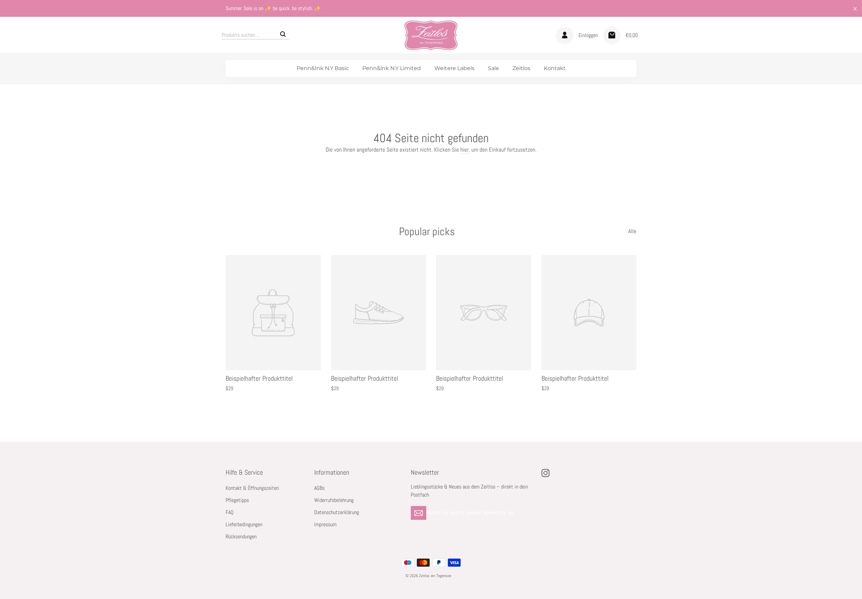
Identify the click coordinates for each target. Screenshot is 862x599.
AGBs (319, 488)
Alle (632, 231)
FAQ (230, 512)
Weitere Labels (454, 68)
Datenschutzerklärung (336, 512)
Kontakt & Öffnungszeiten (252, 488)
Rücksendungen (241, 536)
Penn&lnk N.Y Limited (391, 68)
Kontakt (555, 68)
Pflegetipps (237, 500)
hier (464, 149)
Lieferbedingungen (244, 524)
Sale (493, 68)
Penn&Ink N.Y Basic (323, 68)
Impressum (325, 524)
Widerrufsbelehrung (334, 500)
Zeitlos (521, 68)
